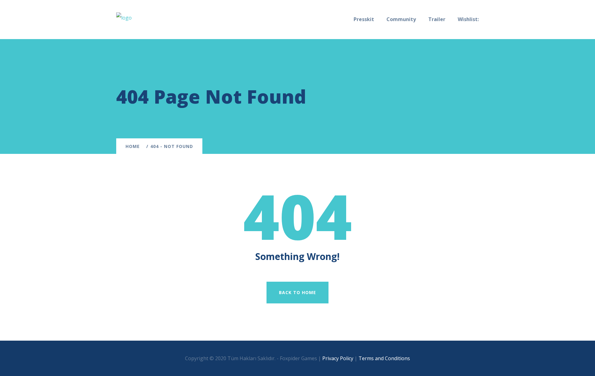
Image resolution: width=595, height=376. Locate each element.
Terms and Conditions (384, 358)
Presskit (364, 19)
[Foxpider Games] (124, 17)
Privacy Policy (337, 358)
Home (134, 146)
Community (401, 19)
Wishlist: (468, 19)
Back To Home (297, 292)
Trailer (436, 19)
